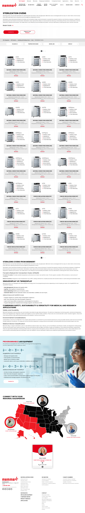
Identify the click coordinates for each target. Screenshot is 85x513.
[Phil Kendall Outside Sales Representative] (71, 429)
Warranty (35, 1)
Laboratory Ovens (25, 484)
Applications (65, 1)
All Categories (6, 40)
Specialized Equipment (26, 494)
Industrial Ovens (24, 483)
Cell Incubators (45, 484)
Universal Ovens (24, 479)
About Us (77, 1)
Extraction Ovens (24, 487)
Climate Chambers (39, 5)
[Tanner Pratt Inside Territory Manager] (43, 401)
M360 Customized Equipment (54, 5)
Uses (32, 40)
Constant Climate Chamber (69, 479)
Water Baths (45, 5)
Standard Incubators (46, 479)
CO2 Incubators (45, 480)
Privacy (43, 509)
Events (43, 505)
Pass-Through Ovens (25, 489)
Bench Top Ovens (24, 486)
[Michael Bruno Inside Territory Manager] (10, 422)
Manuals (29, 1)
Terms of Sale (45, 506)
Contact (44, 493)
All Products (13, 40)
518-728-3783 (43, 464)
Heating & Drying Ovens (27, 477)
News (71, 1)
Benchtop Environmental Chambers (71, 483)
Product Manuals (25, 498)
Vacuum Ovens (24, 480)
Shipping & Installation (44, 1)
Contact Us (11, 32)
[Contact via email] (42, 463)
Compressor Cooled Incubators (49, 483)
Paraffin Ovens (24, 490)
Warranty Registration (47, 499)
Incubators (31, 4)
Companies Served (56, 1)
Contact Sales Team (46, 496)
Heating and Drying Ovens (22, 5)
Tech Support (22, 1)
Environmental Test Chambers (69, 480)
